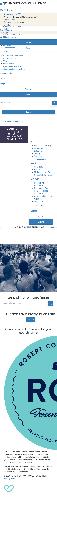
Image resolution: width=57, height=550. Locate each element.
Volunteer (7, 32)
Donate (31, 319)
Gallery (7, 24)
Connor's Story (10, 19)
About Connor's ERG (12, 14)
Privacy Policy (10, 478)
